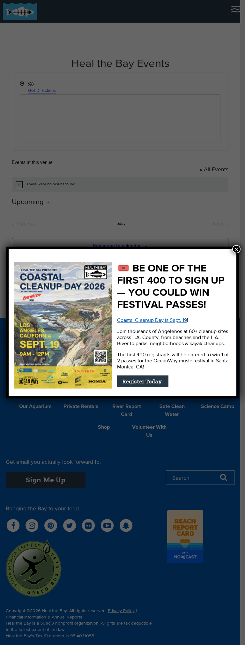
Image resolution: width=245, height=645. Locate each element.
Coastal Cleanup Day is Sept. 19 (152, 320)
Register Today (142, 381)
